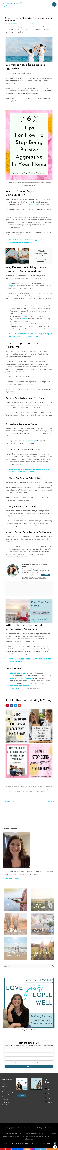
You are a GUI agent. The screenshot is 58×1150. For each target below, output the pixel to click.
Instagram (14, 688)
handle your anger (30, 546)
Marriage (5, 1087)
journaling (31, 441)
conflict (30, 24)
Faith (3, 1084)
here (48, 791)
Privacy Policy (40, 1062)
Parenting (5, 1089)
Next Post (51, 801)
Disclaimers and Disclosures (26, 1143)
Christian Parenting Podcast (5, 1102)
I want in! (29, 1066)
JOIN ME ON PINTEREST (19, 686)
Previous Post (8, 801)
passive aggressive (32, 204)
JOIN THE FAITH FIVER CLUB (21, 678)
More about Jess (11, 879)
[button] (7, 705)
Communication (11, 24)
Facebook (39, 686)
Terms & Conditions (46, 1143)
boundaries (22, 24)
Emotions (5, 1094)
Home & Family (7, 1092)
